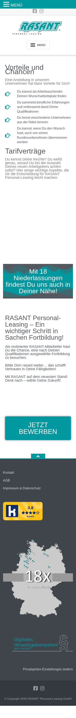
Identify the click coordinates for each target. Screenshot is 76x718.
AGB (6, 480)
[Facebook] (35, 11)
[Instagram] (41, 11)
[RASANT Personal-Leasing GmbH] (38, 27)
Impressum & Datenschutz (22, 488)
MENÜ (16, 5)
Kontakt (8, 472)
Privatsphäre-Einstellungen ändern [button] (48, 669)
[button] (7, 4)
